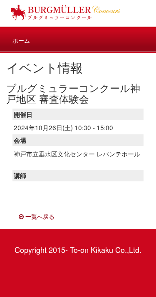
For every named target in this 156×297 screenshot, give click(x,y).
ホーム (21, 40)
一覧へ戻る (39, 216)
